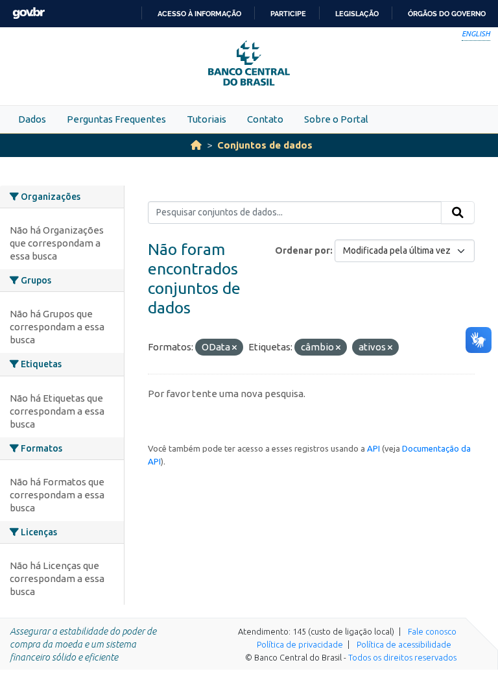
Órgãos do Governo (447, 13)
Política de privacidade (300, 644)
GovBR (28, 13)
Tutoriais (206, 119)
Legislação (357, 13)
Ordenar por (302, 250)
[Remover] (234, 348)
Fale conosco (432, 631)
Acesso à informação (199, 13)
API (373, 448)
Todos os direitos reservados (402, 657)
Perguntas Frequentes (116, 119)
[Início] (196, 145)
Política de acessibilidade (404, 644)
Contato (265, 119)
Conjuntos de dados (265, 145)
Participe (288, 13)
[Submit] (458, 213)
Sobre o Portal (336, 119)
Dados (32, 119)
